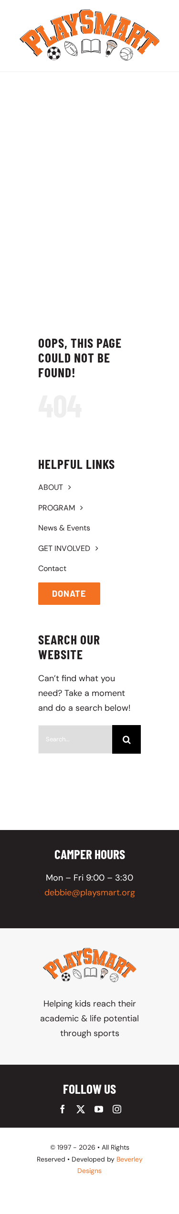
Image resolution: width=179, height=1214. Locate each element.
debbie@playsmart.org (89, 892)
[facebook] (62, 1109)
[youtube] (99, 1109)
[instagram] (117, 1109)
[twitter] (80, 1109)
